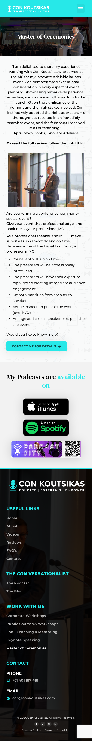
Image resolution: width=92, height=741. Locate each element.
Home (11, 518)
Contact (13, 559)
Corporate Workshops (26, 616)
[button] (81, 8)
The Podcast (17, 583)
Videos (12, 534)
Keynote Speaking (23, 640)
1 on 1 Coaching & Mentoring (32, 632)
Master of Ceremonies (26, 648)
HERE (80, 143)
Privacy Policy (31, 730)
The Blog (14, 591)
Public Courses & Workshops (32, 624)
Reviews (14, 542)
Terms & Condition (57, 730)
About (12, 526)
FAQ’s (11, 551)
